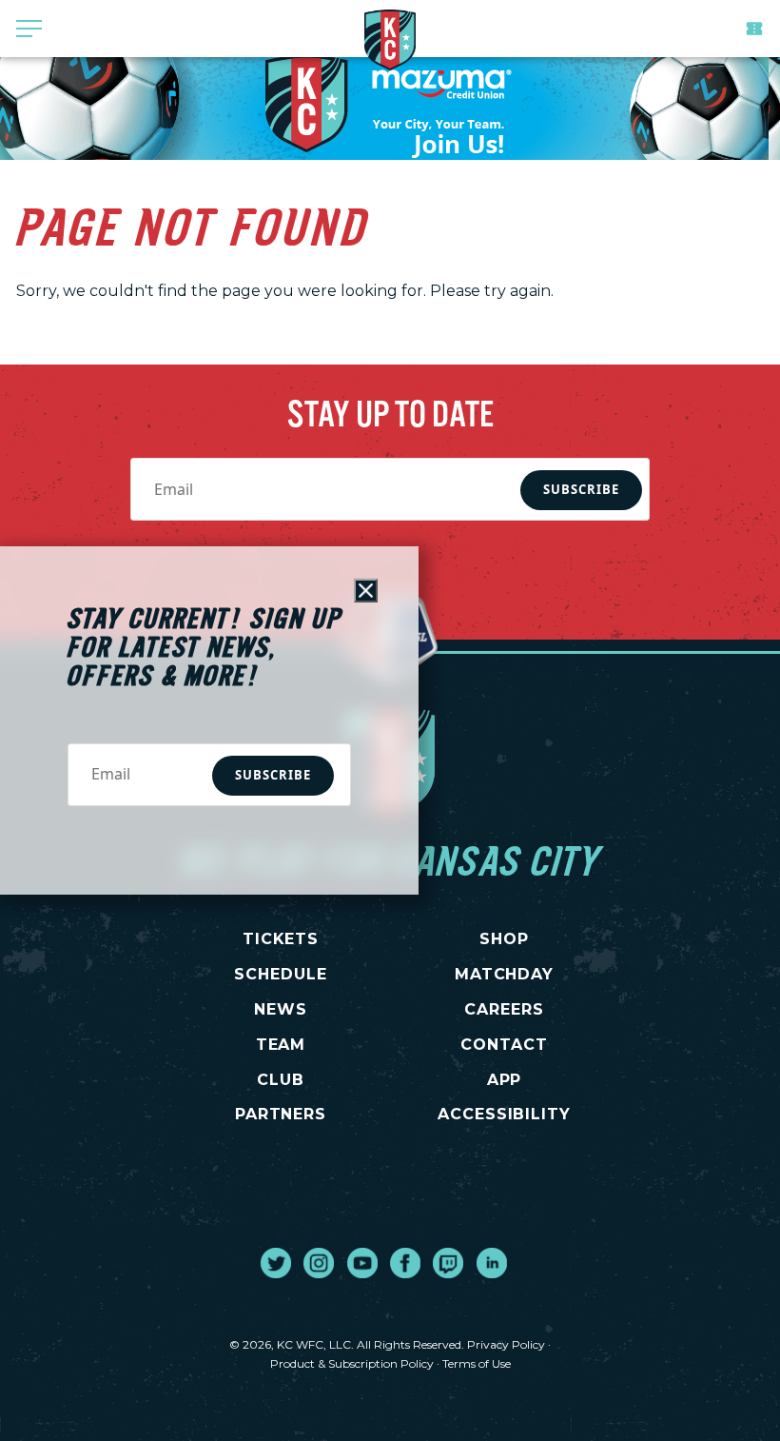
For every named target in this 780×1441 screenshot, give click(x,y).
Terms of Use (476, 1363)
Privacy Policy (506, 1344)
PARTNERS (281, 1114)
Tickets (754, 28)
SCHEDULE (280, 974)
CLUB (280, 1080)
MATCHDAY (505, 974)
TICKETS (281, 939)
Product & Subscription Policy (352, 1363)
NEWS (280, 1009)
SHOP (504, 939)
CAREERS (504, 1009)
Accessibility (504, 1114)
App (504, 1080)
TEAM (281, 1045)
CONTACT (504, 1045)
